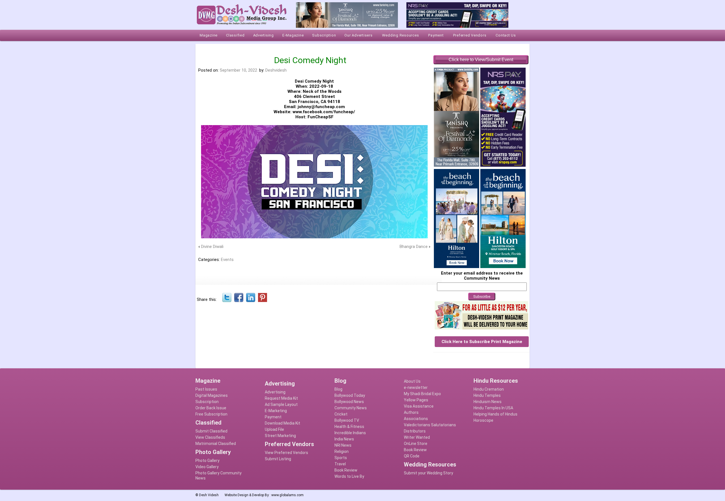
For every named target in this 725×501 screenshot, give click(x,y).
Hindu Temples (487, 395)
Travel (340, 464)
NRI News (342, 445)
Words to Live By (349, 476)
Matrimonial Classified (215, 443)
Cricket (340, 414)
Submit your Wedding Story (428, 473)
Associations (416, 418)
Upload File (274, 429)
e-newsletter (416, 387)
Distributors (415, 431)
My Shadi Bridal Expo (422, 393)
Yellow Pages (416, 400)
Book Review (345, 470)
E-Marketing (276, 410)
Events (227, 259)
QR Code (411, 456)
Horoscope (483, 420)
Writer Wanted (417, 437)
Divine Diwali (212, 246)
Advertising (275, 392)
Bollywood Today (349, 395)
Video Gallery (207, 466)
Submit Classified (211, 431)
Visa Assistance (419, 406)
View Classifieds (210, 437)
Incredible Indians (350, 433)
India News (344, 439)
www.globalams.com (287, 495)
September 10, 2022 (238, 70)
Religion (341, 451)
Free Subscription (211, 414)
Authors (411, 412)
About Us (412, 381)
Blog (338, 389)
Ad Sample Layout (281, 404)
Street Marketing (280, 435)
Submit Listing (278, 459)
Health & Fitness (349, 426)
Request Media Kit (281, 398)
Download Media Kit (282, 423)
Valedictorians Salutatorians (430, 425)
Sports (340, 457)
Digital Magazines (211, 395)
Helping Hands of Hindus (495, 414)
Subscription (207, 401)
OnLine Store (415, 443)
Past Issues (206, 389)
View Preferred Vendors (286, 452)
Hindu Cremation (489, 389)
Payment (273, 417)
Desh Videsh (209, 495)
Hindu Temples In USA (493, 408)
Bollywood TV (346, 420)
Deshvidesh (276, 70)
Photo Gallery (207, 460)
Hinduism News (488, 401)
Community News (350, 408)
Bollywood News (349, 401)
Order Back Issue (210, 408)
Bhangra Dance (414, 246)
